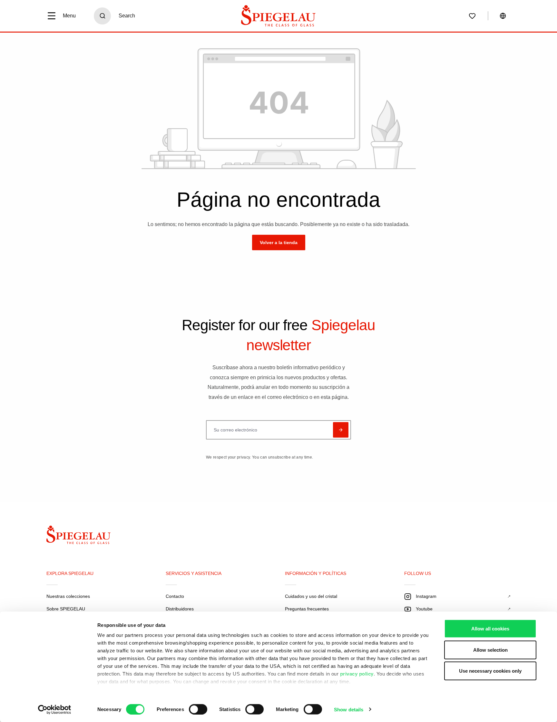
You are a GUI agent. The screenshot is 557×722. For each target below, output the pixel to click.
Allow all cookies (490, 628)
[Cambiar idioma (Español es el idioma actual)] (503, 16)
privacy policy (357, 674)
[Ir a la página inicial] (278, 15)
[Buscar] (102, 16)
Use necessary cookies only (490, 671)
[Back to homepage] (83, 536)
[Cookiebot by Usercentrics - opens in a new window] (54, 709)
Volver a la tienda (279, 242)
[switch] (198, 709)
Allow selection (490, 649)
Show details (348, 709)
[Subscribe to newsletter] (340, 430)
